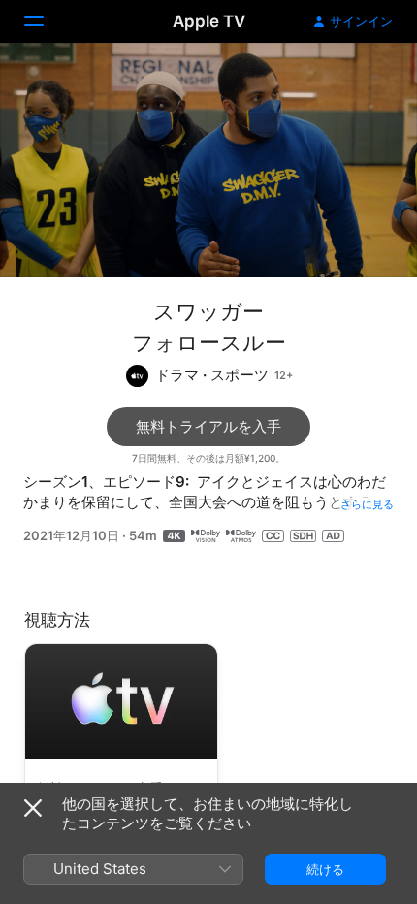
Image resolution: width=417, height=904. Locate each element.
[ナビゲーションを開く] (45, 21)
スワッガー (208, 311)
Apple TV (209, 21)
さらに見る (367, 504)
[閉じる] (33, 808)
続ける (325, 869)
